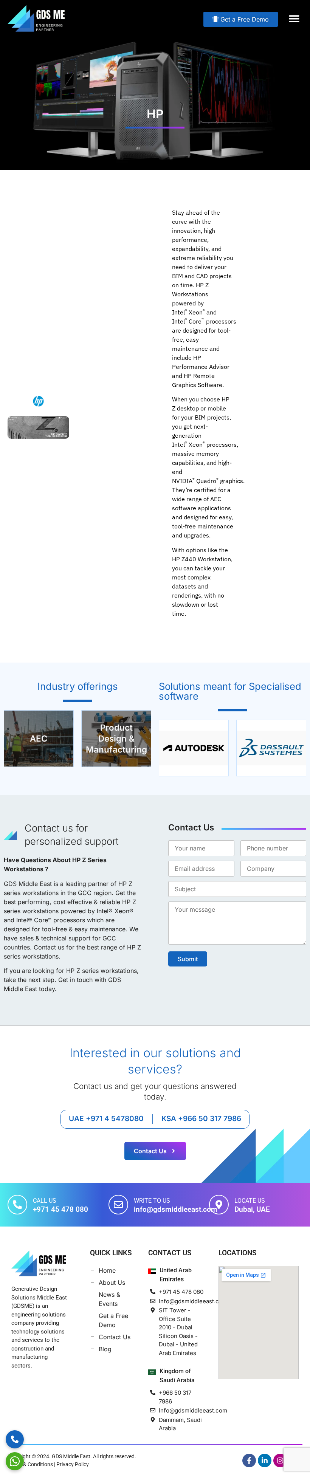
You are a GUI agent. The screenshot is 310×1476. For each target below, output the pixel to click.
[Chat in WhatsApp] (15, 1461)
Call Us (44, 1200)
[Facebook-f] (249, 1460)
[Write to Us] (118, 1204)
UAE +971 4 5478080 (106, 1118)
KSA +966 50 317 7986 (201, 1118)
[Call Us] (17, 1204)
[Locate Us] (219, 1204)
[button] (293, 18)
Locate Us (249, 1200)
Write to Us (152, 1200)
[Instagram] (280, 1460)
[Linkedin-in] (264, 1460)
